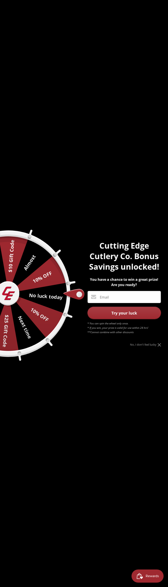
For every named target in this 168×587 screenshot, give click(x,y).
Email (104, 297)
